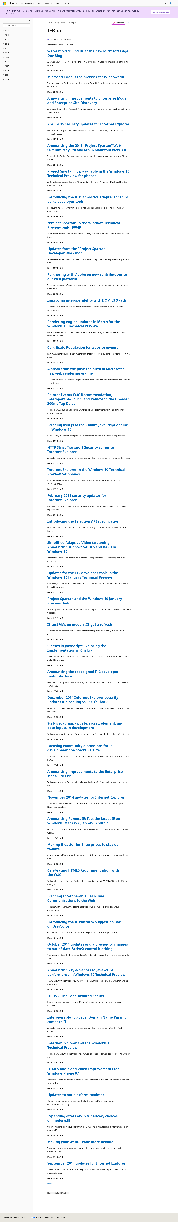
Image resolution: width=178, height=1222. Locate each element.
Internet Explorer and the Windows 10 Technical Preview (79, 1045)
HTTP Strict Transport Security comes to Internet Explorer (80, 449)
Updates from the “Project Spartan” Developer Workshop (77, 250)
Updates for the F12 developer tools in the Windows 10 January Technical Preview (82, 575)
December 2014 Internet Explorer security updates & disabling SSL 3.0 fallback (82, 699)
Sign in (172, 3)
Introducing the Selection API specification (83, 521)
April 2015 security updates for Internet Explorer (88, 124)
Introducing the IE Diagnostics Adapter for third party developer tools (87, 199)
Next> (50, 1183)
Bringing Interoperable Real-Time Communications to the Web (75, 898)
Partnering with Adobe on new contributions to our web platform (87, 276)
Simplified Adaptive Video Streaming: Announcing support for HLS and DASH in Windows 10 (81, 547)
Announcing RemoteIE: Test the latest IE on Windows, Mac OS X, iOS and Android (83, 820)
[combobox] (16, 25)
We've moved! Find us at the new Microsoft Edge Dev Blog (87, 53)
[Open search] (166, 3)
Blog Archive (60, 22)
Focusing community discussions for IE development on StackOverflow (79, 747)
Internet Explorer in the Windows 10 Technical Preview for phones (86, 471)
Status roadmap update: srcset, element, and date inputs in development (85, 725)
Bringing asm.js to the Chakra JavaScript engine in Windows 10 (87, 427)
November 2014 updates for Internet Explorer (86, 797)
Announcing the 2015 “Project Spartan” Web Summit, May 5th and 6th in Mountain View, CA (86, 147)
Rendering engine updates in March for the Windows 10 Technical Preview (83, 323)
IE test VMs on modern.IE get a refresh (79, 624)
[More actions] (128, 23)
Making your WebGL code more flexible (80, 1142)
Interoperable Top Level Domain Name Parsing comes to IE (87, 1019)
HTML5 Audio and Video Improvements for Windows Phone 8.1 (83, 1071)
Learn (50, 22)
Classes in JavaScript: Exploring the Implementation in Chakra (76, 647)
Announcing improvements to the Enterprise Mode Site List (85, 773)
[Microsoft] (4, 3)
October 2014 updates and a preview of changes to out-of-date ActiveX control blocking (87, 946)
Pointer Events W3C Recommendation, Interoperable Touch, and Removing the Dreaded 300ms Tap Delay (88, 399)
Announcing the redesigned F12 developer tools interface (83, 673)
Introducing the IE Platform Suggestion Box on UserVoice (84, 924)
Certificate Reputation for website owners (82, 347)
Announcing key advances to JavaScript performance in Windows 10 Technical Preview (86, 972)
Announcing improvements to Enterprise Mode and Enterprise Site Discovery (87, 100)
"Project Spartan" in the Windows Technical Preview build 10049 (83, 225)
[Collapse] (30, 21)
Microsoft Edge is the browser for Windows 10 (85, 77)
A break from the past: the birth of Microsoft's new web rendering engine (86, 371)
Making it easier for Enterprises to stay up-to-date (83, 846)
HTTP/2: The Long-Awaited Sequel (75, 996)
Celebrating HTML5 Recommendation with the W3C (83, 872)
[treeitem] (16, 31)
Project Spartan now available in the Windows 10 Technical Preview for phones (88, 173)
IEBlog (71, 22)
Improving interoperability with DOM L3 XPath (86, 300)
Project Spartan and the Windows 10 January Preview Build (84, 600)
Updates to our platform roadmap (76, 1094)
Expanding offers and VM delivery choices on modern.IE (82, 1118)
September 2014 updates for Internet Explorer (86, 1163)
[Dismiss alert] (175, 10)
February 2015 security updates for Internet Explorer (76, 497)
